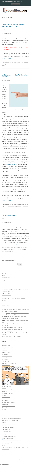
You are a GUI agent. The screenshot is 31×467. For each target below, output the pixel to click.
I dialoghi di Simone (6, 358)
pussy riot (19, 249)
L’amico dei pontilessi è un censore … (14, 327)
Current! (3, 422)
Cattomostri (13, 64)
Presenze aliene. (5, 398)
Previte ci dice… (5, 400)
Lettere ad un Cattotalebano (8, 390)
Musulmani (20, 204)
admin (3, 309)
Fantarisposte (5, 354)
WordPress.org (5, 280)
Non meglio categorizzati (7, 393)
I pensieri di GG (5, 359)
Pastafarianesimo (6, 397)
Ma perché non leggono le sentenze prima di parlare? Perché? (14, 25)
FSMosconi (25, 206)
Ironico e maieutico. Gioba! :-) (8, 438)
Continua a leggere (7, 58)
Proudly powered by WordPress (15, 459)
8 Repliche (4, 30)
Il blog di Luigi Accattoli (7, 431)
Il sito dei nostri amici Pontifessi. (9, 436)
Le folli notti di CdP (6, 365)
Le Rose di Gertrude (16, 440)
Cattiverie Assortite (6, 345)
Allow (15, 4)
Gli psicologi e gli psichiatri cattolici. (14, 329)
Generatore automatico (7, 356)
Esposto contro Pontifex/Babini (9, 424)
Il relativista (4, 434)
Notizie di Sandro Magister (8, 442)
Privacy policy (4, 459)
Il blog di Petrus (5, 433)
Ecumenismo (5, 350)
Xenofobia (26, 204)
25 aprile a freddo (6, 293)
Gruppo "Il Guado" (6, 425)
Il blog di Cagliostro (6, 429)
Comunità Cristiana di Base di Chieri (10, 420)
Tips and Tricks (5, 404)
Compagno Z (8, 65)
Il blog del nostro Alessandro (8, 427)
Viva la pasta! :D (5, 449)
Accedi (3, 275)
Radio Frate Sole (5, 443)
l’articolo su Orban (10, 164)
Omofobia (4, 395)
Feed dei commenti (6, 279)
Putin (23, 249)
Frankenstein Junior (6, 295)
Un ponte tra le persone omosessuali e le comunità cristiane (15, 447)
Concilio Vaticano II (6, 349)
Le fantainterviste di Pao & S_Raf (9, 363)
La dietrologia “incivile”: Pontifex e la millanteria (14, 76)
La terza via (4, 297)
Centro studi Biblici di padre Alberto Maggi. (11, 418)
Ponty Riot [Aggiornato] (10, 215)
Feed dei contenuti (6, 277)
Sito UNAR (4, 445)
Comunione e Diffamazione (8, 347)
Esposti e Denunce (6, 352)
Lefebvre (4, 388)
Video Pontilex (5, 407)
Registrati (4, 273)
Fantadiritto (19, 64)
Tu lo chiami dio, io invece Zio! (8, 406)
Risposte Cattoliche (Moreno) (8, 402)
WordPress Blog (5, 451)
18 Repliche (4, 218)
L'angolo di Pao (5, 361)
